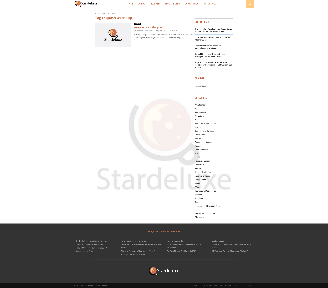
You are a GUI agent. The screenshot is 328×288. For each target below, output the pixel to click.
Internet (198, 168)
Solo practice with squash (148, 27)
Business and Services (204, 131)
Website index (239, 285)
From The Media (172, 4)
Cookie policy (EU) (205, 285)
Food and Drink (201, 150)
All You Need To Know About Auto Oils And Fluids (231, 251)
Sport (197, 202)
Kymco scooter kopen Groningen (134, 241)
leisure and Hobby (202, 176)
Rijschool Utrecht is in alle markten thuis (91, 241)
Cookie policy (191, 4)
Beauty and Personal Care (205, 123)
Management (200, 180)
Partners (156, 4)
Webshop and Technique (205, 213)
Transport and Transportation (207, 206)
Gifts (197, 153)
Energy (198, 138)
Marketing (199, 183)
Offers (197, 187)
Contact (142, 4)
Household (199, 165)
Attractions (199, 116)
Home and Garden (202, 161)
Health (197, 157)
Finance (198, 146)
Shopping (199, 198)
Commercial (200, 135)
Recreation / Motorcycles (205, 191)
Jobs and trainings (203, 172)
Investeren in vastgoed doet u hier (89, 244)
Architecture (200, 105)
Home (130, 4)
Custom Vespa (218, 241)
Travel (197, 210)
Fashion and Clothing (204, 142)
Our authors (218, 285)
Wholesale (199, 217)
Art (196, 109)
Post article (209, 4)
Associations (200, 112)
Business (137, 23)
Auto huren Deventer (175, 241)
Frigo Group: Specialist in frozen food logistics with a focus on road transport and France (213, 64)
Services (198, 195)
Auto (197, 120)
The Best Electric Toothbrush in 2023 (181, 251)
